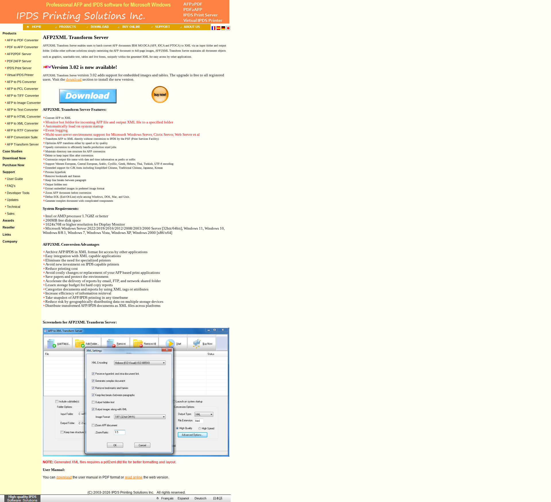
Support (9, 172)
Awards (8, 220)
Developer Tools (18, 193)
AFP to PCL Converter (22, 88)
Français (167, 498)
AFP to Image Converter (24, 102)
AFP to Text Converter (22, 109)
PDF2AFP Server (19, 61)
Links (7, 234)
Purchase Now (13, 165)
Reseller (9, 227)
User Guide (15, 179)
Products (9, 33)
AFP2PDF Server (19, 54)
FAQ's (11, 185)
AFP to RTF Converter (22, 130)
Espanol (183, 498)
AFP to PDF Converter (22, 40)
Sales (11, 213)
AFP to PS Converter (21, 82)
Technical (13, 206)
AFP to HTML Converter (24, 116)
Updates (13, 199)
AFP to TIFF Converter (23, 95)
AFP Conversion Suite (22, 137)
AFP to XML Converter (22, 123)
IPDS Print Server (19, 68)
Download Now (14, 158)
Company (10, 241)
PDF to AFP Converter (22, 47)
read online (134, 477)
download (74, 79)
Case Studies (12, 151)
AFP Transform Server (23, 144)
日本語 (217, 498)
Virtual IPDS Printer (20, 75)
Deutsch (200, 498)
